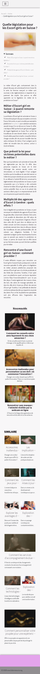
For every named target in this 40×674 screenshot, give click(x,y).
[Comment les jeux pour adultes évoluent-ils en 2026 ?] (12, 472)
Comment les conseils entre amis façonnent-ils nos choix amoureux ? (20, 335)
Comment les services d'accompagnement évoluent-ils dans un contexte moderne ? (20, 559)
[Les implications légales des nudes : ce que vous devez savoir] (28, 440)
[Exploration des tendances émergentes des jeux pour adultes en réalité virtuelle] (28, 505)
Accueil (3, 14)
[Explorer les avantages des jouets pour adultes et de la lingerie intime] (12, 505)
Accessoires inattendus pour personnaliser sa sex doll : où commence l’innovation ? (20, 371)
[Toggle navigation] (5, 4)
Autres (10, 14)
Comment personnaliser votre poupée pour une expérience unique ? (20, 634)
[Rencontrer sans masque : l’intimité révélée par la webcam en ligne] (20, 393)
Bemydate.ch (15, 124)
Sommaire (9, 54)
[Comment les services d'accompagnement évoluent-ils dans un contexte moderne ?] (20, 543)
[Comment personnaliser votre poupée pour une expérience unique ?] (20, 618)
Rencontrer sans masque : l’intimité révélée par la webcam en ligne (20, 407)
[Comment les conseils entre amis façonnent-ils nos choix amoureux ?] (20, 321)
